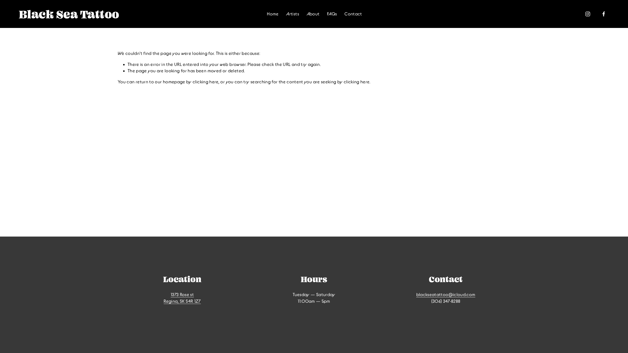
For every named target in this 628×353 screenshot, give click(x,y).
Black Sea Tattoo (69, 14)
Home (272, 13)
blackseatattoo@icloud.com (445, 294)
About (313, 13)
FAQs (332, 13)
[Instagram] (587, 14)
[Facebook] (603, 14)
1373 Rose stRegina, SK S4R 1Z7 (182, 298)
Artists (292, 13)
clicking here (205, 81)
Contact (353, 13)
